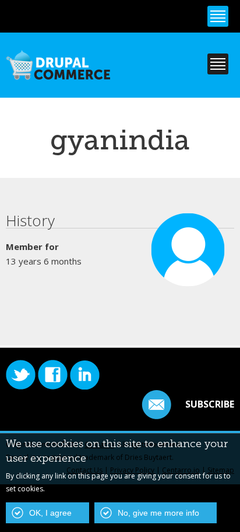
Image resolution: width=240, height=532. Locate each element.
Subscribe (209, 404)
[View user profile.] (188, 281)
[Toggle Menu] (217, 16)
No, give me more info (158, 512)
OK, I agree (50, 512)
